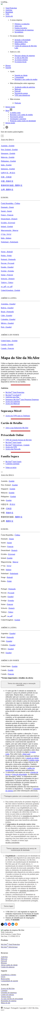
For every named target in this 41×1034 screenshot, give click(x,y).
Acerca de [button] (9, 16)
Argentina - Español (8, 304)
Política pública (20, 44)
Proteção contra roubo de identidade (23, 121)
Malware (18, 89)
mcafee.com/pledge (12, 842)
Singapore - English (8, 153)
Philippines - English (8, 161)
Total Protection (11, 8)
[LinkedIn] (12, 925)
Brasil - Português (7, 312)
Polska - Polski (6, 256)
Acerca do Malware (12, 404)
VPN (7, 14)
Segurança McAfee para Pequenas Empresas (22, 399)
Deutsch (14, 550)
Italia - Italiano (6, 238)
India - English (6, 165)
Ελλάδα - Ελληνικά (8, 223)
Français (10, 546)
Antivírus (8, 10)
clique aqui (26, 754)
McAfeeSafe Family (13, 442)
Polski (9, 581)
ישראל (9, 566)
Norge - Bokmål (7, 252)
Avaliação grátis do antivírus (25, 87)
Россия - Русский (7, 263)
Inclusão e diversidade (23, 40)
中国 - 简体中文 (7, 181)
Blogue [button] (8, 66)
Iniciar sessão (10, 107)
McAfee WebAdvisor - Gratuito (17, 445)
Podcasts (18, 103)
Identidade (9, 12)
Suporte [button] (8, 68)
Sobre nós (18, 26)
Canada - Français (7, 348)
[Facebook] (5, 925)
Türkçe (10, 612)
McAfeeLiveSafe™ (13, 395)
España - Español (7, 267)
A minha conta (15, 113)
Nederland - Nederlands (9, 242)
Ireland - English (7, 226)
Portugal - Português (8, 259)
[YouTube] (9, 925)
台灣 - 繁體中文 (7, 190)
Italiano (8, 570)
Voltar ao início (10, 467)
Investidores (19, 32)
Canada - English (7, 344)
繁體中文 (18, 517)
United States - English (9, 341)
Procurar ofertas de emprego (25, 56)
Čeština (17, 535)
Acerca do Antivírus (12, 402)
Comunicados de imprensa (24, 30)
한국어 (12, 504)
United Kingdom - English (10, 290)
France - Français (7, 215)
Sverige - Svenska (7, 271)
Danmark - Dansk (7, 207)
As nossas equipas (21, 60)
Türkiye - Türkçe (7, 282)
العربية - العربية (6, 286)
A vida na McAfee (21, 58)
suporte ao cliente (32, 758)
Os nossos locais (20, 62)
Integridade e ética (21, 42)
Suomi (9, 543)
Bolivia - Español (7, 308)
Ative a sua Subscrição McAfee (16, 428)
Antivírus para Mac (12, 397)
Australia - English (7, 146)
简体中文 (9, 513)
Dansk (11, 539)
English (11, 481)
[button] (9, 111)
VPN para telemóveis (22, 95)
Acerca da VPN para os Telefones (17, 416)
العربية (9, 616)
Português (12, 589)
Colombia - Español (8, 319)
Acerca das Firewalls (12, 449)
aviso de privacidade (19, 774)
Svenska (11, 600)
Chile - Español (6, 315)
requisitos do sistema (30, 816)
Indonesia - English (8, 169)
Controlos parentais (12, 464)
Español (10, 597)
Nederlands (14, 573)
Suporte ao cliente (21, 75)
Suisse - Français (7, 275)
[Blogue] (16, 925)
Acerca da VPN (11, 447)
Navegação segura (21, 93)
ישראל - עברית (6, 234)
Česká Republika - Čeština (10, 203)
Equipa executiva (21, 28)
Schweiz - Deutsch (7, 279)
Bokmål (10, 577)
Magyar (15, 562)
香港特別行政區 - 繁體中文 (11, 185)
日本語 (9, 509)
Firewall (17, 91)
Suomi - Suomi (6, 211)
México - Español (7, 323)
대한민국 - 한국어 (8, 173)
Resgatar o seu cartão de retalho (26, 79)
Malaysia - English (7, 157)
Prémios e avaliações (22, 24)
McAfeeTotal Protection (14, 392)
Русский (11, 593)
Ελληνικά (11, 554)
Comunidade (19, 77)
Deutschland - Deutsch (9, 219)
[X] (2, 925)
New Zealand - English (9, 150)
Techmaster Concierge (18, 119)
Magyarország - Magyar (9, 230)
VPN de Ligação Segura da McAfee (18, 440)
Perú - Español (6, 327)
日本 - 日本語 (6, 177)
